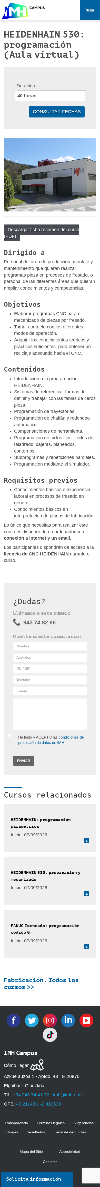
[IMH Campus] (22, 9)
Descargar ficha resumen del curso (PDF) (41, 233)
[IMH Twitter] (32, 1020)
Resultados (36, 1132)
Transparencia (16, 1123)
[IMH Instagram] (51, 1020)
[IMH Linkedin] (69, 1020)
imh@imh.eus (67, 1094)
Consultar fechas (57, 111)
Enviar (23, 761)
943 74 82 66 (39, 622)
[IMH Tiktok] (50, 1034)
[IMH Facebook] (14, 1020)
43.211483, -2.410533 (38, 1104)
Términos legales (51, 1123)
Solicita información (33, 1179)
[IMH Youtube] (86, 1020)
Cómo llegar (16, 1065)
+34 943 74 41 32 (31, 1094)
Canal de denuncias (70, 1132)
